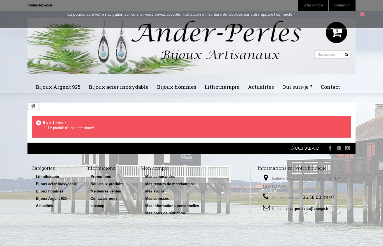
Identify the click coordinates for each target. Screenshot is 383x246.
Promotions (101, 177)
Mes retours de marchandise (170, 184)
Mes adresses (157, 198)
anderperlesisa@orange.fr (307, 209)
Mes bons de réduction (165, 213)
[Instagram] (347, 148)
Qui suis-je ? (297, 87)
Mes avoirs (154, 191)
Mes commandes (160, 177)
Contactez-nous (104, 198)
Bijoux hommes (176, 87)
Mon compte (155, 168)
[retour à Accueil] (33, 106)
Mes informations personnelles (172, 206)
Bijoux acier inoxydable (119, 87)
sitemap (97, 206)
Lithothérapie (222, 87)
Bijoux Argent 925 (58, 87)
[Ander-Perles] (191, 46)
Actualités (261, 87)
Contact (330, 87)
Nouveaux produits (107, 184)
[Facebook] (330, 148)
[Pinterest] (339, 148)
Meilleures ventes (106, 191)
